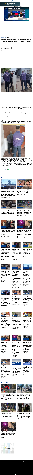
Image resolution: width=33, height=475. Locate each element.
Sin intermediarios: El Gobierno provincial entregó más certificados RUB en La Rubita (5, 301)
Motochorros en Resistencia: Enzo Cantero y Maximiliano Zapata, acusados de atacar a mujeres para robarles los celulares (16, 324)
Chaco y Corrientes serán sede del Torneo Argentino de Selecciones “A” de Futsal (27, 369)
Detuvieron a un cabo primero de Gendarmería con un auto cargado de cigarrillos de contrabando (27, 346)
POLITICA (3, 339)
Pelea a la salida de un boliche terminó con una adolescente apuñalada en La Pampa (8, 213)
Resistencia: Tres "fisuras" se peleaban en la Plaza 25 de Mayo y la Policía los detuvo (8, 416)
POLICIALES (3, 37)
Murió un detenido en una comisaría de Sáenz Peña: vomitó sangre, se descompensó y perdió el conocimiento (24, 397)
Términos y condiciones (24, 461)
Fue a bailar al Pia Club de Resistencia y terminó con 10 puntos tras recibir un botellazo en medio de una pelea (24, 233)
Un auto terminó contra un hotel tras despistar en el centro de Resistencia (24, 212)
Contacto (6, 461)
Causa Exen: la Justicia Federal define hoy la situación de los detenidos (24, 191)
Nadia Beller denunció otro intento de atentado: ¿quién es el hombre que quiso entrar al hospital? (5, 323)
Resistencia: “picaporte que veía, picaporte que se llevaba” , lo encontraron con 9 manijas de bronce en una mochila (8, 397)
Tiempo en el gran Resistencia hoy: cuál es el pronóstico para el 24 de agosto (16, 369)
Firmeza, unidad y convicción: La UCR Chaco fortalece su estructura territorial (5, 346)
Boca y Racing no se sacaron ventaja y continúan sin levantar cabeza (27, 252)
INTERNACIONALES (5, 315)
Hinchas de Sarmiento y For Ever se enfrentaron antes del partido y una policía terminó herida (5, 370)
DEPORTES (25, 246)
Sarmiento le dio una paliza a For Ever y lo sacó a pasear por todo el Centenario (27, 321)
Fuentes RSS (13, 462)
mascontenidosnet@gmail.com (16, 467)
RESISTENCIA (15, 268)
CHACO (13, 246)
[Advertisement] (16, 28)
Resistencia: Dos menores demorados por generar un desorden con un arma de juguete (8, 232)
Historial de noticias (13, 461)
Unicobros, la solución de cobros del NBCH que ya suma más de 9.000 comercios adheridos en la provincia (16, 254)
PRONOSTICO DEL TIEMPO (15, 363)
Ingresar (20, 462)
